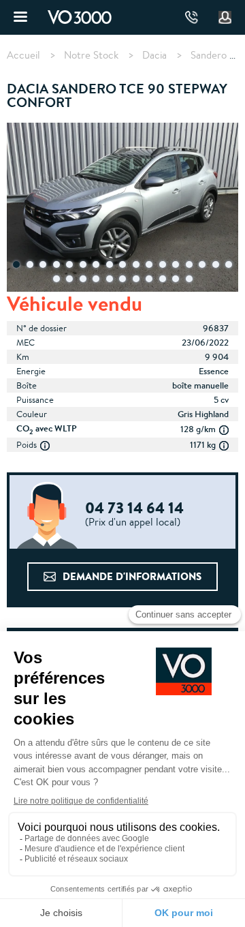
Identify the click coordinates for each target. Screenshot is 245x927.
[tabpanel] (122, 208)
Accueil (23, 55)
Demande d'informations (132, 576)
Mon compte (225, 18)
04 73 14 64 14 (191, 17)
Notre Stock (91, 55)
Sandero (209, 55)
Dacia (154, 55)
